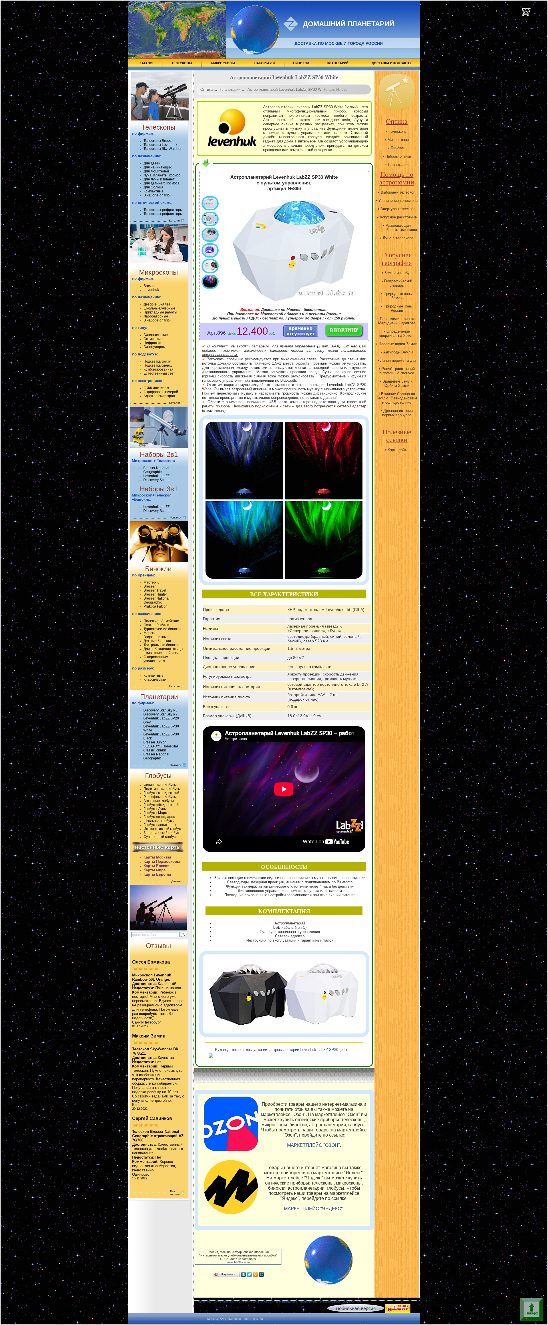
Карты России (157, 866)
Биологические (156, 335)
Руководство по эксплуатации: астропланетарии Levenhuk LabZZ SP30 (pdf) (281, 1049)
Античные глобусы (159, 801)
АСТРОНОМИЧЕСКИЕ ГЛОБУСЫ (236, 1302)
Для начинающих (158, 167)
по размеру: (143, 668)
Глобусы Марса (156, 813)
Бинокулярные (156, 347)
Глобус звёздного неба (162, 805)
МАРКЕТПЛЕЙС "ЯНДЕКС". (314, 1208)
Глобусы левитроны (160, 825)
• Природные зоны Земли (396, 295)
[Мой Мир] (262, 1274)
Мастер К (151, 582)
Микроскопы (158, 272)
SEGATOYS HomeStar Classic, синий (160, 748)
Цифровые (152, 343)
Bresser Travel (155, 590)
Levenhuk (151, 290)
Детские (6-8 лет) (158, 304)
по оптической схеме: (152, 202)
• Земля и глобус (397, 273)
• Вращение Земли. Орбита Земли (397, 383)
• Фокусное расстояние (397, 217)
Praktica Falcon (156, 606)
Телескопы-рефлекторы (163, 214)
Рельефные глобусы (160, 797)
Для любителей (156, 171)
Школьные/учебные (159, 308)
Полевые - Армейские (161, 621)
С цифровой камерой (161, 392)
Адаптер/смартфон (159, 396)
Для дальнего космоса (162, 183)
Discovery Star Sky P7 (160, 714)
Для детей (152, 163)
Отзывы (158, 946)
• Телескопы (396, 131)
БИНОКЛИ (301, 63)
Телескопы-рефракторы (163, 210)
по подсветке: (145, 354)
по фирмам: (143, 133)
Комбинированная (159, 369)
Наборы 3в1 (159, 489)
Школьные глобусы (159, 821)
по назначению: (146, 156)
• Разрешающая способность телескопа (396, 227)
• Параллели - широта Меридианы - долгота (396, 321)
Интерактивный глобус (162, 829)
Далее (175, 881)
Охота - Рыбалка (157, 625)
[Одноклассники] (256, 1274)
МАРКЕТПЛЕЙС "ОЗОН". (314, 1145)
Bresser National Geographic (156, 470)
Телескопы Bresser (159, 141)
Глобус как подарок (159, 817)
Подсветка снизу (157, 361)
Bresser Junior (154, 742)
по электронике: (147, 381)
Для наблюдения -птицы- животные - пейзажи (163, 651)
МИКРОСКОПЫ (223, 63)
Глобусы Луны (155, 809)
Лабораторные (156, 316)
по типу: (139, 327)
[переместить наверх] (530, 1309)
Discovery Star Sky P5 (160, 710)
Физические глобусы (160, 785)
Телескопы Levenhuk (160, 145)
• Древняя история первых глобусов (397, 413)
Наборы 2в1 (159, 454)
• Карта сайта (396, 450)
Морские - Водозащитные (156, 635)
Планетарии (159, 697)
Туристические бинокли (163, 629)
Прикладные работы (160, 312)
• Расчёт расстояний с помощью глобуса (397, 371)
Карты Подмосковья (163, 861)
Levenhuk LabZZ (156, 476)
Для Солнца (153, 187)
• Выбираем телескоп (396, 192)
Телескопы (158, 127)
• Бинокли (396, 148)
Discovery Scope (156, 480)
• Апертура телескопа (397, 209)
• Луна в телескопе (396, 238)
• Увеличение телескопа (397, 200)
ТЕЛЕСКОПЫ (182, 63)
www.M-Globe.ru (238, 1262)
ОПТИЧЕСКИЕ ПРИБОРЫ (279, 1302)
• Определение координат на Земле (396, 333)
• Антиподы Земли (397, 352)
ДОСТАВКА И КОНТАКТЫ (391, 63)
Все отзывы (175, 1193)
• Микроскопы (397, 140)
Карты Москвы (157, 857)
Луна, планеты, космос (162, 175)
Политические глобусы (162, 789)
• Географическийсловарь (397, 283)
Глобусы (158, 775)
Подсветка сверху (158, 365)
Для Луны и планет (159, 179)
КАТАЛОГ (147, 63)
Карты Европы (157, 874)
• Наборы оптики (397, 156)
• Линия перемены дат (397, 360)
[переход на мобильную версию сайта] (355, 1311)
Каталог (174, 220)
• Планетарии (396, 164)
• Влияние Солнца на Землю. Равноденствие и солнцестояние (396, 398)
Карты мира (155, 870)
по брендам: (143, 575)
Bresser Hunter (155, 594)
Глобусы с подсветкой (161, 793)
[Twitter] (250, 1274)
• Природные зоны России (396, 308)
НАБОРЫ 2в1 (264, 63)
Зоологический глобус (161, 833)
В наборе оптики (157, 195)
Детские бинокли (157, 641)
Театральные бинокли (162, 645)
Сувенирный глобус (160, 837)
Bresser (150, 286)
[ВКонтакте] (244, 1274)
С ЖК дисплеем (156, 388)
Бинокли (158, 569)
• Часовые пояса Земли (396, 344)
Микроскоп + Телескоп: (153, 461)
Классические (155, 679)
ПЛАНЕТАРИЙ (337, 63)
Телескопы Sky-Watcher (163, 149)
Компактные (154, 191)
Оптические (153, 339)
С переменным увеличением (156, 659)
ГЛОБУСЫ (204, 1302)
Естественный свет (159, 373)
